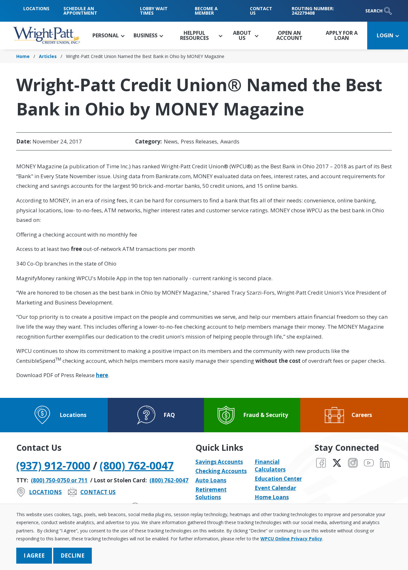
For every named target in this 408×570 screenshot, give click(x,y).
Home (23, 56)
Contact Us (261, 10)
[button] (108, 35)
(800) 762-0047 (137, 465)
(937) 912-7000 (53, 465)
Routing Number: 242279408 (313, 10)
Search (373, 11)
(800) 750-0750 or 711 (59, 480)
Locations (36, 8)
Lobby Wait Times (154, 10)
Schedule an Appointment (80, 10)
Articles (48, 56)
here (102, 375)
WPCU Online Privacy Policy (291, 539)
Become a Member (206, 10)
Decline (72, 555)
